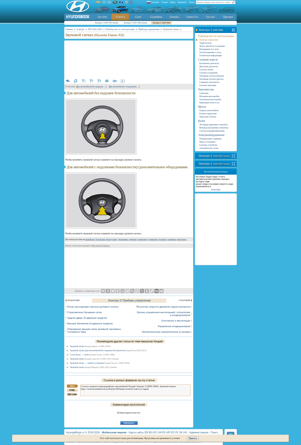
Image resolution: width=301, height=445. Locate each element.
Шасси (202, 106)
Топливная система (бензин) (211, 76)
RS (163, 432)
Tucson (210, 17)
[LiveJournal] (142, 291)
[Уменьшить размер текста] (83, 81)
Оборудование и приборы (210, 138)
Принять (192, 438)
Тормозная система (207, 116)
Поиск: (192, 2)
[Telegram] (127, 291)
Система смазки (206, 69)
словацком (171, 239)
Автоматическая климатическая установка (166, 331)
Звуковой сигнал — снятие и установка (100, 363)
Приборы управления (208, 40)
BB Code (72, 394)
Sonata (174, 17)
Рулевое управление (208, 113)
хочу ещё (215, 189)
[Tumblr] (147, 291)
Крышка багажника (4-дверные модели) (90, 323)
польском (162, 239)
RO (173, 432)
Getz (138, 17)
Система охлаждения (208, 73)
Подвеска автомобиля (209, 110)
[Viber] (132, 291)
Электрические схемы (208, 148)
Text (72, 386)
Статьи (165, 2)
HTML (72, 390)
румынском (152, 239)
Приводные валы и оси (209, 102)
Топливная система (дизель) (211, 79)
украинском (123, 239)
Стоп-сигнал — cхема (92, 354)
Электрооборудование (211, 134)
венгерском (181, 239)
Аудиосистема (205, 43)
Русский (155, 2)
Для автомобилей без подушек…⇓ (91, 86)
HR (168, 432)
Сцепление (204, 93)
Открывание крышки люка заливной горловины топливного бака (94, 330)
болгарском (100, 239)
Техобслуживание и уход (210, 52)
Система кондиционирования (212, 131)
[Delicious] (152, 291)
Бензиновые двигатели (209, 63)
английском (90, 239)
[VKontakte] (103, 291)
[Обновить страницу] (75, 81)
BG (151, 432)
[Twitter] (113, 291)
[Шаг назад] (67, 81)
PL (176, 432)
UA (159, 432)
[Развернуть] (233, 156)
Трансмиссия (206, 89)
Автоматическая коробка (210, 99)
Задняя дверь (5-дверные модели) (87, 317)
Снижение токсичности (209, 82)
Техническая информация (210, 55)
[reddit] (161, 291)
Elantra (120, 17)
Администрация (198, 432)
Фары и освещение (207, 142)
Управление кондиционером (174, 326)
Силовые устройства (208, 145)
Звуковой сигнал (90, 346)
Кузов (201, 120)
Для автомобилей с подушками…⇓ (124, 86)
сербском (132, 239)
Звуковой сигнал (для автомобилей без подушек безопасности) (108, 350)
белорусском (111, 239)
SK (181, 432)
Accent (102, 17)
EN (146, 432)
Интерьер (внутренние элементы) (213, 127)
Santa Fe (192, 17)
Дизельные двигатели (208, 66)
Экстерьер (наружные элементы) (213, 124)
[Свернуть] (233, 30)
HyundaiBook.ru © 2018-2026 (83, 432)
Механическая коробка (209, 96)
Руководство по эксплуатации (216, 36)
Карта (172, 2)
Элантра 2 (135, 23)
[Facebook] (108, 291)
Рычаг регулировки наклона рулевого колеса (92, 306)
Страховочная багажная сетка (84, 312)
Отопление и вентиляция (175, 320)
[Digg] (157, 291)
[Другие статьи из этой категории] (107, 81)
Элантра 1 (106, 23)
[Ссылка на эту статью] (114, 81)
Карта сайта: (136, 432)
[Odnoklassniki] (117, 291)
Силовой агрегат (208, 59)
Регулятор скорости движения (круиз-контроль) (163, 306)
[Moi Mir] (122, 291)
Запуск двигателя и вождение (212, 46)
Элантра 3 (161, 23)
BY (155, 432)
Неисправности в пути (209, 49)
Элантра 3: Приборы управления (129, 300)
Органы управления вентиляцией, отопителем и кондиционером (163, 313)
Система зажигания (207, 85)
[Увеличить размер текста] (91, 81)
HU (185, 432)
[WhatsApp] (137, 291)
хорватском (142, 239)
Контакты (182, 2)
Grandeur (156, 17)
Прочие (228, 17)
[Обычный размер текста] (99, 81)
